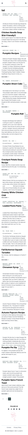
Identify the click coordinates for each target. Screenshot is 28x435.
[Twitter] (11, 409)
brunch (10, 263)
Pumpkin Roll (17, 114)
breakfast (5, 263)
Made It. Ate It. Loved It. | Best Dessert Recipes (13, 345)
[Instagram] (14, 409)
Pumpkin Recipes (11, 53)
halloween (8, 110)
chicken (5, 13)
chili (9, 173)
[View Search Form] (26, 3)
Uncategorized (14, 80)
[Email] (19, 409)
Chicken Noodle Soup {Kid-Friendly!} (12, 34)
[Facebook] (8, 409)
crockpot (5, 140)
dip (9, 327)
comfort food (11, 201)
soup (11, 15)
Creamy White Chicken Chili (12, 193)
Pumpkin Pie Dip (9, 347)
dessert (12, 50)
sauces (18, 263)
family (15, 13)
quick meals (9, 202)
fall (12, 13)
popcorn (11, 295)
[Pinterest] (16, 409)
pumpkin (8, 80)
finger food (17, 327)
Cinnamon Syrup (11, 267)
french (4, 362)
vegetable (15, 15)
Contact (9, 427)
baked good (6, 50)
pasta (4, 202)
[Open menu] (2, 3)
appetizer (5, 293)
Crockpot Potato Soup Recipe (12, 161)
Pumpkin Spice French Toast (12, 381)
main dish (21, 201)
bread (11, 361)
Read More (5, 46)
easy (9, 13)
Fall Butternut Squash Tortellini (12, 251)
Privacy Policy (17, 427)
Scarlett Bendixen (21, 18)
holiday (11, 328)
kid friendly (6, 15)
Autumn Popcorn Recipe (13, 312)
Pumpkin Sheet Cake (12, 84)
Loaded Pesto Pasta (12, 206)
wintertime (5, 174)
